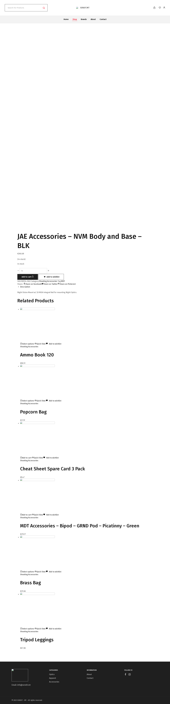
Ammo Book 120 (37, 355)
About (93, 19)
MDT (63, 281)
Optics (52, 674)
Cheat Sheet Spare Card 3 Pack (52, 469)
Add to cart (27, 277)
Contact (103, 19)
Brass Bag (30, 583)
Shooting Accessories (48, 281)
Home (66, 19)
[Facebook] (126, 674)
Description (25, 287)
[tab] (86, 286)
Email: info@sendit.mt (21, 685)
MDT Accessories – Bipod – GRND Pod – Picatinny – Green (79, 526)
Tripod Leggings (37, 640)
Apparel (52, 678)
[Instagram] (130, 675)
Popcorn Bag (33, 412)
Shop (75, 19)
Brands (84, 19)
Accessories (54, 682)
